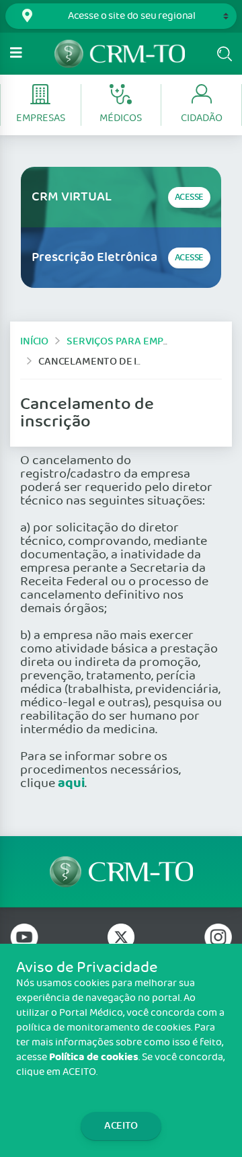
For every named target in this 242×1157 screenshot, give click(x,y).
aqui (71, 783)
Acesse (189, 197)
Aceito (121, 1125)
